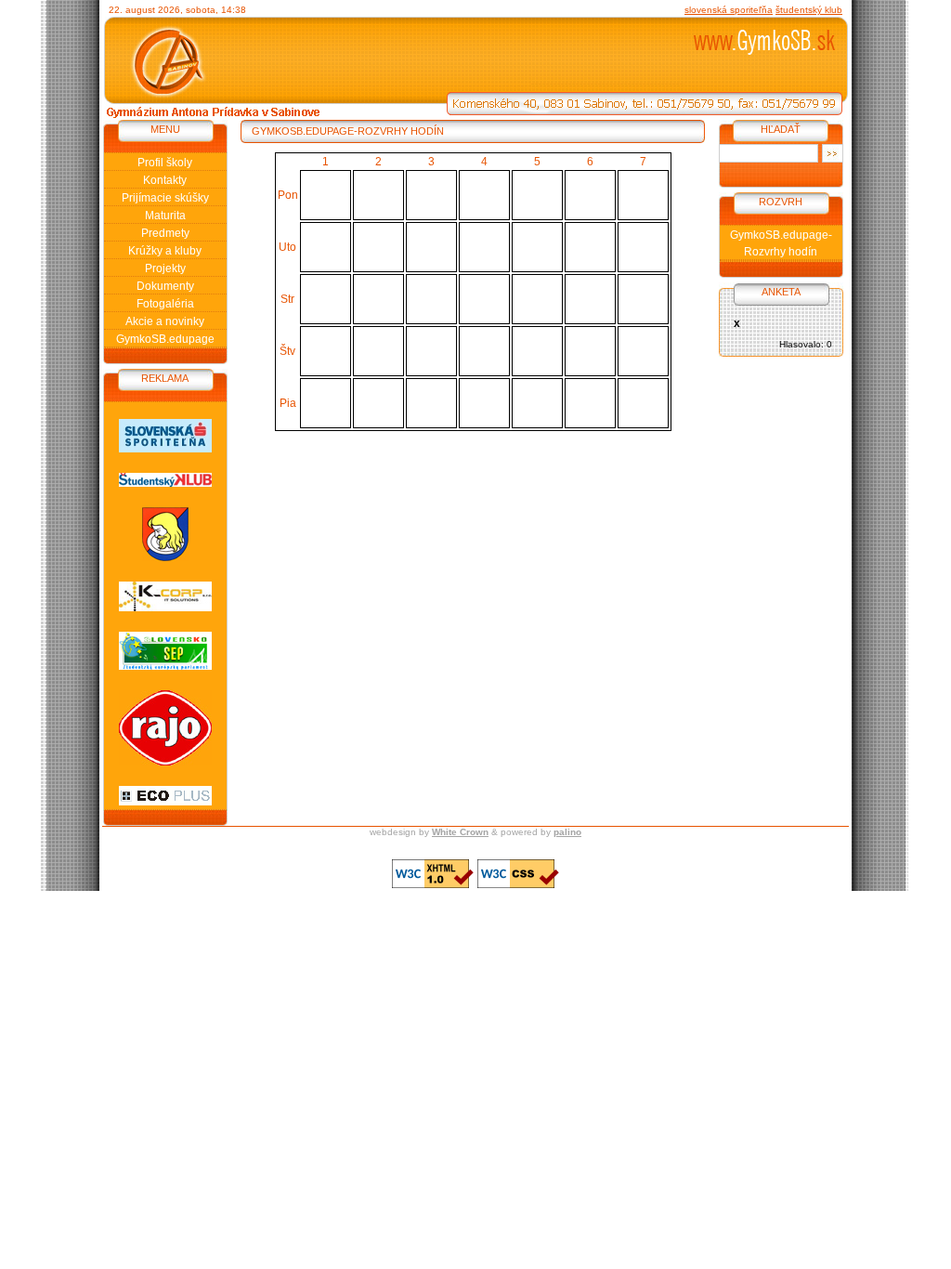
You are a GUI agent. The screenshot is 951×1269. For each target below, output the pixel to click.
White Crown (460, 832)
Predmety (165, 233)
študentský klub (808, 10)
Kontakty (165, 180)
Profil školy (164, 162)
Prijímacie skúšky (165, 197)
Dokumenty (165, 286)
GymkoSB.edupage (165, 339)
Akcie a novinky (164, 321)
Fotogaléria (165, 303)
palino (567, 832)
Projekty (165, 268)
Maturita (165, 215)
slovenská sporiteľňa (728, 10)
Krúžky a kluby (165, 250)
